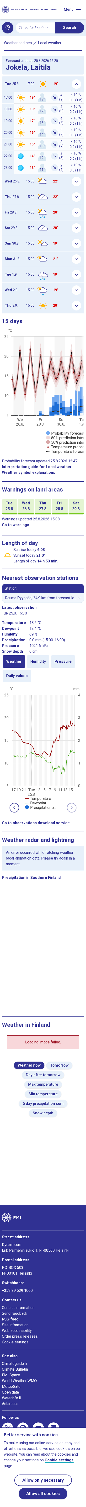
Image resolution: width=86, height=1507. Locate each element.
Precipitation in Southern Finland (31, 877)
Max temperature (43, 1084)
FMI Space (11, 1375)
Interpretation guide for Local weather (37, 467)
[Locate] (7, 27)
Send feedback (14, 1313)
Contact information (18, 1307)
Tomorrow (59, 1065)
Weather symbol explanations (28, 472)
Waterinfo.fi (11, 1398)
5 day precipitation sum (43, 1103)
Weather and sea (18, 43)
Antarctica (10, 1403)
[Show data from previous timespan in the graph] (14, 807)
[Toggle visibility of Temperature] (38, 798)
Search (69, 27)
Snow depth (43, 1113)
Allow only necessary (43, 1480)
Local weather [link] (49, 43)
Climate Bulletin (15, 1369)
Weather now (29, 1065)
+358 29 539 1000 (17, 1290)
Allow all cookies (43, 1493)
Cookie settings (15, 1342)
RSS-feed (10, 1319)
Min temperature (43, 1094)
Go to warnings (15, 525)
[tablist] (43, 668)
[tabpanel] (43, 747)
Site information (15, 1325)
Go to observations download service (36, 823)
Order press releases (20, 1336)
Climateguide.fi (14, 1363)
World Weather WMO (19, 1381)
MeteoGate (11, 1386)
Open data (10, 1392)
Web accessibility (17, 1330)
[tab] (14, 661)
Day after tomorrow (43, 1075)
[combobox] (38, 28)
